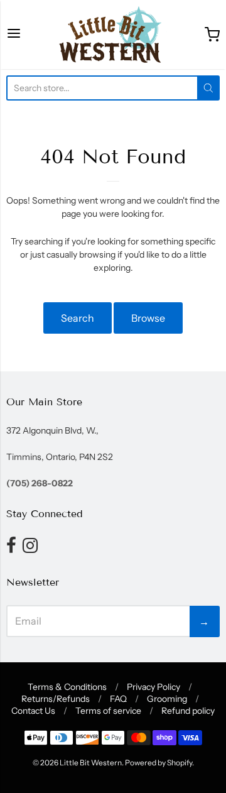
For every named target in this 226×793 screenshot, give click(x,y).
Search (77, 318)
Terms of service (108, 710)
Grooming (167, 698)
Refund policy (188, 710)
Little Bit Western (91, 762)
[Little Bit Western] (113, 34)
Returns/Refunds (55, 698)
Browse (148, 318)
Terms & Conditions (67, 686)
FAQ (118, 698)
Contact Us (33, 710)
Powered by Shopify (158, 762)
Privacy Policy (153, 686)
